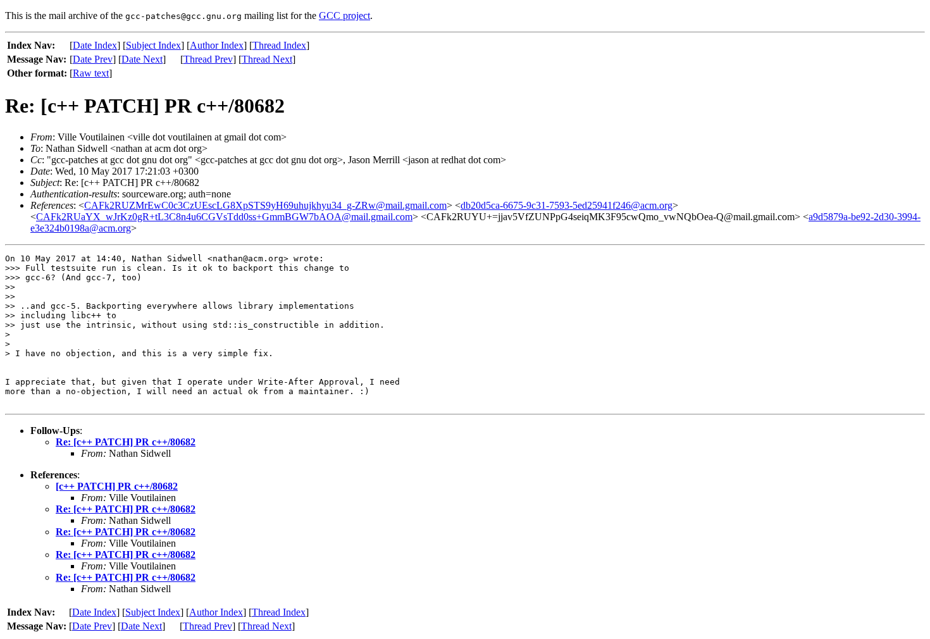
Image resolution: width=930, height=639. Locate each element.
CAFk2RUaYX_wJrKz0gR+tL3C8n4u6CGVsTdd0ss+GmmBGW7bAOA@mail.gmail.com (224, 216)
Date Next (142, 59)
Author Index (217, 45)
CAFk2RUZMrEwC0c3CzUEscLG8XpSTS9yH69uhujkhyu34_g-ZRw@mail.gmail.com (265, 205)
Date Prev (93, 59)
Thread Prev (208, 59)
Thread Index (279, 45)
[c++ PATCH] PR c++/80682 (117, 486)
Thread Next (267, 59)
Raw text (91, 73)
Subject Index (153, 45)
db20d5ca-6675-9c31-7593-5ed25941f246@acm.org (567, 205)
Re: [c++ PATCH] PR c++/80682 (125, 442)
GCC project (344, 15)
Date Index (95, 45)
